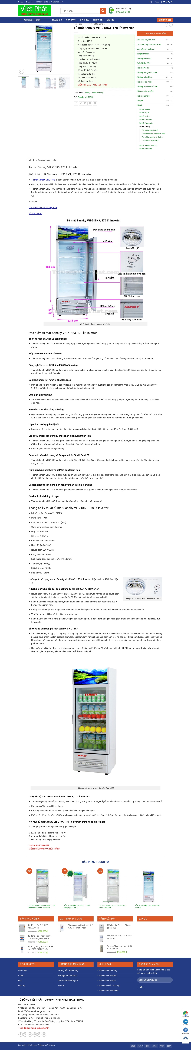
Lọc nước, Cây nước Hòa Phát (149, 44)
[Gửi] (103, 11)
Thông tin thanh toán (67, 975)
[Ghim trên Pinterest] (90, 103)
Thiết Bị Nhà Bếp (143, 63)
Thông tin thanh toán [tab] (46, 160)
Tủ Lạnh (140, 101)
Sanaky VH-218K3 (85, 97)
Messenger (185, 1033)
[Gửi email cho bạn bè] (85, 103)
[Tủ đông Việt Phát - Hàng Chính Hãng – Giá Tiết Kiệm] (37, 10)
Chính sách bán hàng (107, 970)
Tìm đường (185, 1016)
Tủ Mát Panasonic (146, 123)
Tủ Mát (87, 24)
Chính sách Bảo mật (106, 980)
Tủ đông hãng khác (144, 77)
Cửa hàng (71, 20)
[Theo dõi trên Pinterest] (39, 1034)
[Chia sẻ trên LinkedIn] (95, 103)
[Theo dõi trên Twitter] (164, 2)
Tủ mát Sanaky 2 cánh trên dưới (153, 134)
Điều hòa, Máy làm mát (146, 40)
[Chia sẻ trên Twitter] (81, 103)
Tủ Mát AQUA (144, 113)
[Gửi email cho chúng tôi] (166, 2)
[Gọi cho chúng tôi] (169, 2)
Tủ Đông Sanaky (143, 96)
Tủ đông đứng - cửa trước (147, 72)
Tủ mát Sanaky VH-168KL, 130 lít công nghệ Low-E (77, 906)
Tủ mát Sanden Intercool (148, 145)
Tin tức (61, 985)
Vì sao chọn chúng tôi (68, 980)
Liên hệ (110, 20)
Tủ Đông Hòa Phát (144, 82)
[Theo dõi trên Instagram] (25, 1034)
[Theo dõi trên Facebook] (161, 2)
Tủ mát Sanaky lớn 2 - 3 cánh (152, 137)
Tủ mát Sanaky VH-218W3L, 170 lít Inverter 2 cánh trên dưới (41, 906)
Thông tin (98, 20)
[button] (165, 20)
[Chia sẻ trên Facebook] (76, 103)
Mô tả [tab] (31, 160)
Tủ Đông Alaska (143, 68)
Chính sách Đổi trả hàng (108, 985)
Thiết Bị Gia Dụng (143, 58)
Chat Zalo (185, 1025)
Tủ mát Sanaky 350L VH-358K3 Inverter (147, 906)
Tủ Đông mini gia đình (145, 91)
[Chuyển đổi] (171, 39)
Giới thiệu (84, 20)
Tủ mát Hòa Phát (145, 120)
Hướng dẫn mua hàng (68, 970)
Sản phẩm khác (143, 54)
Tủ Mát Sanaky (99, 24)
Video (157, 2)
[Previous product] (171, 25)
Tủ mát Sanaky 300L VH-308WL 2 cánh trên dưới (113, 906)
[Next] (66, 49)
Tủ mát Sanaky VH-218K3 (43, 180)
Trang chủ (57, 20)
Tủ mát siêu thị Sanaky (150, 141)
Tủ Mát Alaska (144, 109)
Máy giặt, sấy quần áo (145, 49)
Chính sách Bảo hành (107, 975)
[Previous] (21, 49)
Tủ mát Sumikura (145, 149)
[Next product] (166, 25)
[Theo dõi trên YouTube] (171, 2)
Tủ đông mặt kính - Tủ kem (147, 87)
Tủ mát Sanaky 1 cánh (150, 130)
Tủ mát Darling (144, 116)
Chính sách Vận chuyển (108, 990)
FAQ (150, 2)
